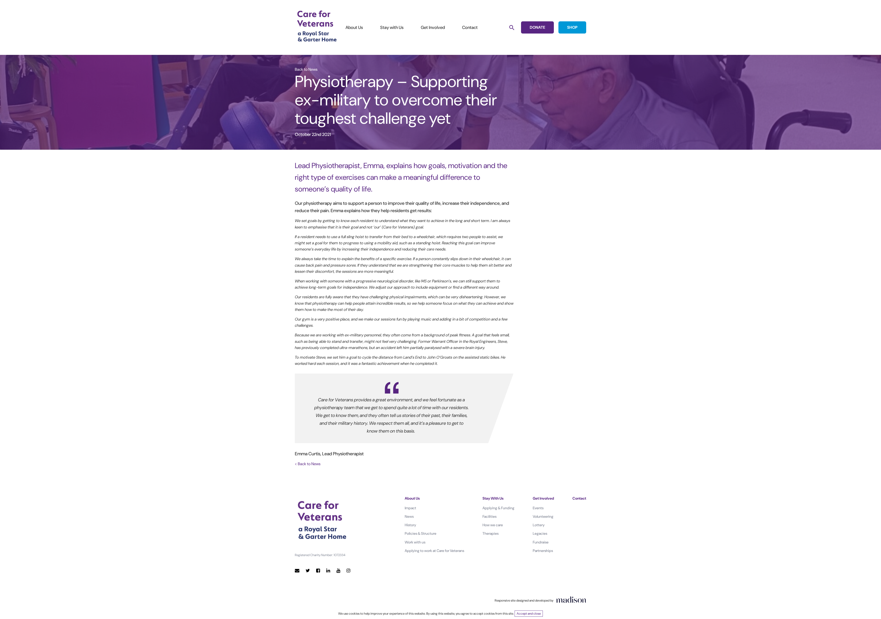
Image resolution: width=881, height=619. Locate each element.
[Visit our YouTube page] (338, 571)
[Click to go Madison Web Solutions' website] (571, 599)
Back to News (306, 69)
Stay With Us (493, 498)
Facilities (489, 516)
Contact (470, 27)
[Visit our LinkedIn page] (328, 571)
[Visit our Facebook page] (318, 571)
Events (538, 508)
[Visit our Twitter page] (308, 571)
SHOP (572, 27)
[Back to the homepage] (316, 26)
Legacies (540, 533)
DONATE (537, 27)
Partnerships (543, 550)
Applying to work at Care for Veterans (434, 550)
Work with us (415, 542)
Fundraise (541, 542)
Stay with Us (392, 27)
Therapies (490, 533)
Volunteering (543, 516)
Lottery (539, 525)
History (410, 525)
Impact (410, 508)
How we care (492, 525)
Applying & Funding (498, 508)
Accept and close (529, 613)
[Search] (511, 27)
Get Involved (433, 27)
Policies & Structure (420, 533)
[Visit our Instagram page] (348, 571)
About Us (354, 27)
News (409, 516)
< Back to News (308, 463)
